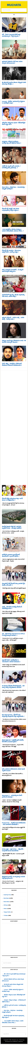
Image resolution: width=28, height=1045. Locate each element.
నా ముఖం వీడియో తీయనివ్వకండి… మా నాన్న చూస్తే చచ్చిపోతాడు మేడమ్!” (13, 687)
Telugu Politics (7, 912)
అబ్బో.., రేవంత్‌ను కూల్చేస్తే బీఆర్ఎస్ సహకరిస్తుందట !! (12, 608)
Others (5, 909)
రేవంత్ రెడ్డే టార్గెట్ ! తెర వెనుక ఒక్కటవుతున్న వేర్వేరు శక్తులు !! (10, 210)
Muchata (14, 5)
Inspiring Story (7, 895)
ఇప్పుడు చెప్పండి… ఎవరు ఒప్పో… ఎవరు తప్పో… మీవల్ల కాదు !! (13, 318)
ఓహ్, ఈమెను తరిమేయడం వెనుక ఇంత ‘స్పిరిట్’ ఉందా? (13, 770)
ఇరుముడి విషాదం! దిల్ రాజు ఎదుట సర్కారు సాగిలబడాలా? (12, 62)
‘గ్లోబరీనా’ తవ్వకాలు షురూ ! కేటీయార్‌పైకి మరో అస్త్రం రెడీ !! (13, 124)
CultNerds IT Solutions (17, 1041)
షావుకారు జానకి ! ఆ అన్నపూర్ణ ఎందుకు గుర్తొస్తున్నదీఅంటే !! (13, 877)
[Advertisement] (14, 427)
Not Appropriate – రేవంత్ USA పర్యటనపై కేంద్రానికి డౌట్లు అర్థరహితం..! (13, 716)
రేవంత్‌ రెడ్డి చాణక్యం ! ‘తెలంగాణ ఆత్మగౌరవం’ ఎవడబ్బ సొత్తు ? (11, 251)
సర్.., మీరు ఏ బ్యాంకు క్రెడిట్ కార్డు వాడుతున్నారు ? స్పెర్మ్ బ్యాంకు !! (11, 35)
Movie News (7, 902)
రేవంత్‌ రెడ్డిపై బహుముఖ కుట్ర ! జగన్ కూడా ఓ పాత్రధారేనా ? (12, 499)
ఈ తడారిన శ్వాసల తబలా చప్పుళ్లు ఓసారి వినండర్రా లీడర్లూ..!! (14, 83)
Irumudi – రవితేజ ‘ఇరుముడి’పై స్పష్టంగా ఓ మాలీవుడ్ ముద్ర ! (13, 102)
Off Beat (6, 905)
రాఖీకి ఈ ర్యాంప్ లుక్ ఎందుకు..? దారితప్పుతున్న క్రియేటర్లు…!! (11, 167)
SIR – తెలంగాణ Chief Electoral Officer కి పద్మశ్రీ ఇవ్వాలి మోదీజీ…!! (13, 635)
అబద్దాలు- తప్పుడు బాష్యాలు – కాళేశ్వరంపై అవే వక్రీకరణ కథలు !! (11, 142)
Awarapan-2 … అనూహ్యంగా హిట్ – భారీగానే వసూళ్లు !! (12, 796)
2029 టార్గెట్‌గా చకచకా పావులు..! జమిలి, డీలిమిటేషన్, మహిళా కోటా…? (13, 230)
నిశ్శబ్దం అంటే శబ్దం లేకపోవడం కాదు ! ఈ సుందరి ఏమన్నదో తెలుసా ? (14, 341)
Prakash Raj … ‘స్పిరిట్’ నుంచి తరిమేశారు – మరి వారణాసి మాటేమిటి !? (13, 824)
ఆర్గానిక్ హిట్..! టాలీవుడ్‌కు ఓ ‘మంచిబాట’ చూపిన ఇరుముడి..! (11, 661)
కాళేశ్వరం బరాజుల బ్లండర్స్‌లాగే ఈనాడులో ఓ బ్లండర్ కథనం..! (11, 555)
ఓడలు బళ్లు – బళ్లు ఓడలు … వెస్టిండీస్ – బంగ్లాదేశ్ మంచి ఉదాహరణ (13, 850)
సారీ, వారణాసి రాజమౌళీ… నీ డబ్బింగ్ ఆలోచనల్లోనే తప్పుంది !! (12, 271)
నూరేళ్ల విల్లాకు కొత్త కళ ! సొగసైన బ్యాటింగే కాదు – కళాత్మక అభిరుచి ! (12, 527)
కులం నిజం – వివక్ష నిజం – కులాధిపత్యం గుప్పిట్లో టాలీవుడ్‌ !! (13, 188)
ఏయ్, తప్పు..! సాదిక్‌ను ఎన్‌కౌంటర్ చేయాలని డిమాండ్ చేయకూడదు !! (12, 365)
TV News (6, 915)
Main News (6, 898)
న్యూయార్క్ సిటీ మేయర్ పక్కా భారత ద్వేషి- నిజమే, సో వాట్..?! (13, 584)
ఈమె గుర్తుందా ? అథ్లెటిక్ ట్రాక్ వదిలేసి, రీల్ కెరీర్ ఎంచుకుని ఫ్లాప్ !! (13, 741)
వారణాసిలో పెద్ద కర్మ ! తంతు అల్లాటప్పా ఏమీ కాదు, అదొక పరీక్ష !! (13, 296)
